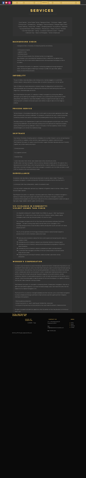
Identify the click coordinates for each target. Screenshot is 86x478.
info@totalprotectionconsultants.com (56, 327)
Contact (72, 327)
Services (73, 326)
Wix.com (30, 333)
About (72, 324)
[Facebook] (3, 3)
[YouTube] (6, 3)
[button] (68, 2)
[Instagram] (9, 3)
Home (72, 323)
